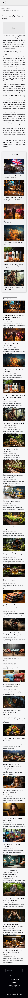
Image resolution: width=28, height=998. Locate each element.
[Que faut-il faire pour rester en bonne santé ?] (14, 730)
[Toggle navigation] (4, 2)
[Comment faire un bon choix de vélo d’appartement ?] (14, 278)
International (14, 979)
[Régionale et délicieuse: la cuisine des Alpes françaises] (14, 756)
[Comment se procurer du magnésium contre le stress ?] (14, 916)
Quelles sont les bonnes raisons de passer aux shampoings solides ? (13, 265)
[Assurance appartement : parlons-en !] (14, 492)
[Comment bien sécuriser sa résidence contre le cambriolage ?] (14, 702)
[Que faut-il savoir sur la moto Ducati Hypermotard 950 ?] (14, 624)
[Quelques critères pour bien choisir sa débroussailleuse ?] (14, 544)
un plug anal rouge (17, 62)
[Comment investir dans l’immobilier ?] (14, 441)
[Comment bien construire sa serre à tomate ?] (14, 466)
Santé (14, 982)
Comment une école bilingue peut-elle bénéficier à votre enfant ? (13, 792)
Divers (8, 9)
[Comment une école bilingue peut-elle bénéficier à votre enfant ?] (14, 782)
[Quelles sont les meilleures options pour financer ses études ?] (14, 942)
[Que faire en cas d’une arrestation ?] (14, 211)
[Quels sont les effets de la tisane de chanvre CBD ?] (14, 570)
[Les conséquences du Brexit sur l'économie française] (14, 166)
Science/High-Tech (14, 986)
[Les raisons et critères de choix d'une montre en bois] (14, 890)
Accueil (3, 9)
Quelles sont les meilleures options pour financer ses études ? (12, 952)
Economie (14, 976)
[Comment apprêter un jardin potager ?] (14, 518)
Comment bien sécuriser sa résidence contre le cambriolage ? (12, 712)
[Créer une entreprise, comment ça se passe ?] (14, 233)
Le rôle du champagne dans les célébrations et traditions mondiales (13, 199)
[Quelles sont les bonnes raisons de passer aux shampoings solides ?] (14, 254)
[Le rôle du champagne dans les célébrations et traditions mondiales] (14, 188)
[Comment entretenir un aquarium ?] (14, 836)
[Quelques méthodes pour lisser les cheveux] (14, 810)
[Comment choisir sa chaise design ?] (14, 650)
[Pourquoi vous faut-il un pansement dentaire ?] (14, 676)
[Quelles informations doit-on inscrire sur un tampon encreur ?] (14, 596)
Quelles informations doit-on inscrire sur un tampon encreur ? (13, 607)
